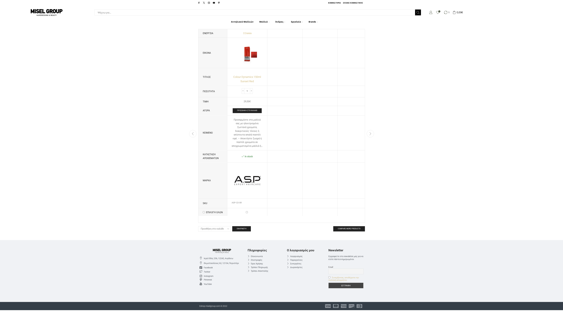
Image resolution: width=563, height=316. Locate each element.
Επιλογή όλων (214, 212)
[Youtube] (214, 3)
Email (330, 267)
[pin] (219, 3)
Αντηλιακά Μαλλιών (242, 21)
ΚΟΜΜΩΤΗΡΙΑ (334, 3)
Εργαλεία (296, 21)
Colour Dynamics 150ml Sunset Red (247, 79)
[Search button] (418, 12)
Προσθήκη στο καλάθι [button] (247, 110)
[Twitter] (204, 3)
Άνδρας (279, 21)
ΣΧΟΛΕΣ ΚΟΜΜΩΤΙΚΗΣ (353, 3)
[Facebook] (199, 3)
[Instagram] (209, 3)
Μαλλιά (263, 21)
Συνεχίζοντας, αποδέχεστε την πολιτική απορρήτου (343, 278)
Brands (312, 21)
